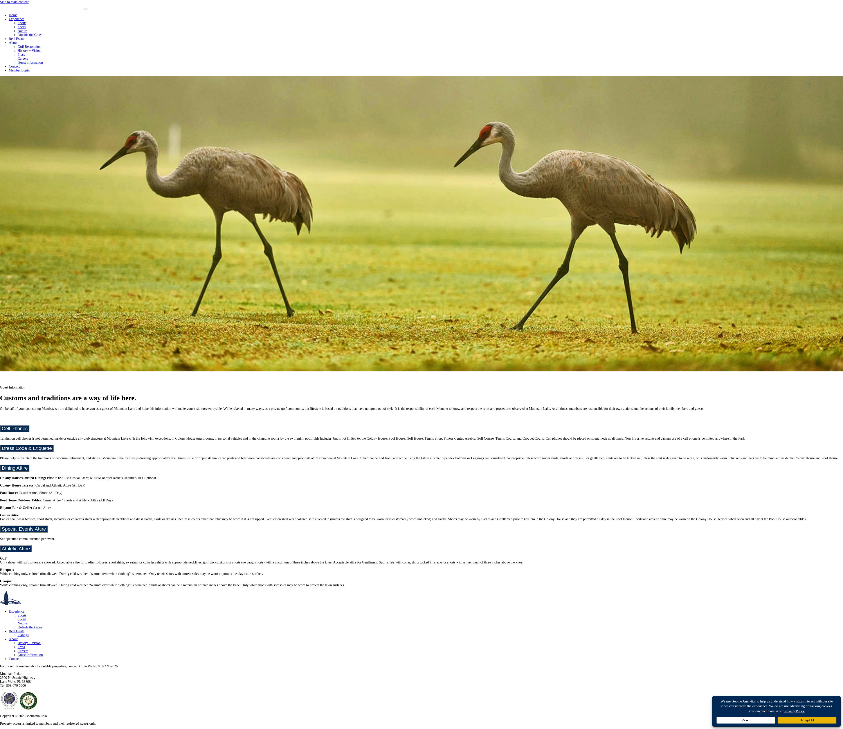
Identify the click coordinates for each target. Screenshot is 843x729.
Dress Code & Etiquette (27, 448)
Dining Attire (15, 468)
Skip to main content (14, 2)
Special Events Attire (24, 529)
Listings (23, 635)
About (13, 43)
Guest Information (30, 62)
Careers (23, 58)
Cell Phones (15, 428)
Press (21, 54)
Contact (14, 66)
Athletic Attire (16, 548)
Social (22, 27)
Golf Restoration (29, 46)
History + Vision (29, 50)
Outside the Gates (30, 35)
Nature (22, 31)
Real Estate (16, 39)
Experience (16, 19)
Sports (22, 23)
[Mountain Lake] (42, 7)
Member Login (19, 70)
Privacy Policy (59, 716)
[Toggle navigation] (85, 8)
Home (13, 15)
